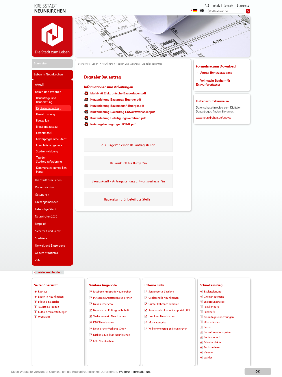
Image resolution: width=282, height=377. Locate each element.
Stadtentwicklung (47, 151)
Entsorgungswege (214, 301)
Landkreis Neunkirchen (161, 316)
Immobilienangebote (49, 145)
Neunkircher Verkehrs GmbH (109, 328)
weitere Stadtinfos (46, 253)
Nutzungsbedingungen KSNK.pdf (112, 124)
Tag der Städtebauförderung (49, 159)
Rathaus (42, 291)
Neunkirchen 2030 (46, 216)
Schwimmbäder (213, 342)
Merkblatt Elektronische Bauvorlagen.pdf (118, 93)
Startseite (243, 6)
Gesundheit (42, 195)
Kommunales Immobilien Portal (51, 170)
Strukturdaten (212, 347)
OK (258, 371)
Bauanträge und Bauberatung (46, 100)
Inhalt (216, 6)
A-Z (207, 6)
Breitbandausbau (47, 127)
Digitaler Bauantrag (48, 108)
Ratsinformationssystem (217, 332)
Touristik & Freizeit (48, 306)
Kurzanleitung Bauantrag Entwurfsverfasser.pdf (122, 112)
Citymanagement (214, 296)
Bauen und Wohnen (48, 92)
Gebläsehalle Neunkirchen (163, 297)
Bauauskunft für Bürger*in (128, 163)
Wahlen (208, 357)
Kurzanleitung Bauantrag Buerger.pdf (115, 99)
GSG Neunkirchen (103, 341)
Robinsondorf (212, 337)
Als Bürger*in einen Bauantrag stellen (128, 145)
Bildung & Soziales (48, 301)
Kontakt (228, 6)
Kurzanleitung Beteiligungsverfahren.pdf (118, 118)
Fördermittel (44, 133)
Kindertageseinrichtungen (219, 317)
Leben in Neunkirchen (48, 74)
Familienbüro (211, 306)
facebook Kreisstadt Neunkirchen (112, 291)
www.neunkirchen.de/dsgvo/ (213, 117)
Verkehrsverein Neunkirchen (109, 316)
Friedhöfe (209, 311)
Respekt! (40, 224)
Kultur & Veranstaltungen (52, 311)
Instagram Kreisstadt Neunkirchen (112, 297)
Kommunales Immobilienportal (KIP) (169, 310)
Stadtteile (41, 238)
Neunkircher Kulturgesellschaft (111, 310)
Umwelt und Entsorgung (50, 246)
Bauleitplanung (45, 114)
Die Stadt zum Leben (48, 180)
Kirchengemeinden (46, 202)
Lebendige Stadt (45, 209)
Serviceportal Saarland (161, 291)
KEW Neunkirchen (103, 322)
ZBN (37, 260)
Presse (207, 327)
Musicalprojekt (157, 322)
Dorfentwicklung (45, 187)
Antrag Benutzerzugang (216, 72)
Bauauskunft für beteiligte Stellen (128, 199)
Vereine (208, 352)
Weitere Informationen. (135, 371)
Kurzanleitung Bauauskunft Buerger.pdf (117, 105)
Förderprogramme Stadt (51, 139)
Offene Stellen (212, 322)
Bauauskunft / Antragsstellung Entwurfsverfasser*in (128, 181)
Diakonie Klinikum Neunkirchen (111, 334)
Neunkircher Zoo (103, 304)
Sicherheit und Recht (48, 231)
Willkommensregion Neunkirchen (167, 328)
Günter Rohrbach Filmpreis (163, 304)
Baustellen (42, 120)
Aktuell (39, 84)
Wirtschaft (44, 317)
